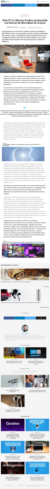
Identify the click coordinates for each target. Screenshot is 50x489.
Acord (34, 485)
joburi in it (22, 371)
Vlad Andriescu (13, 27)
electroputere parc (32, 371)
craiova (26, 371)
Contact (37, 486)
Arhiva (33, 486)
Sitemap (29, 486)
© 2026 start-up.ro (8, 485)
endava (17, 371)
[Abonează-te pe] (23, 28)
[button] (39, 1)
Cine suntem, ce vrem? (23, 485)
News (28, 16)
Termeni (44, 485)
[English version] (37, 1)
